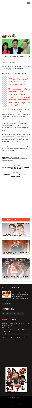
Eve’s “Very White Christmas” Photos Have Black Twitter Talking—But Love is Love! (16, 330)
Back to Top (15, 282)
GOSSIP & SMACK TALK (14, 157)
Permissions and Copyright (16, 403)
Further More (6, 303)
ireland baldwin (19, 158)
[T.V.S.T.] (9, 36)
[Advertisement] (16, 17)
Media (25, 158)
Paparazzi (4, 160)
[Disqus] (16, 198)
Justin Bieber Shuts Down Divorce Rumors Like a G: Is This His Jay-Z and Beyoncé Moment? (15, 324)
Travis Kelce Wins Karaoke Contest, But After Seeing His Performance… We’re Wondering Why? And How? (14, 336)
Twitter (10, 160)
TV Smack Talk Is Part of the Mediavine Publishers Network (16, 400)
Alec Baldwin (10, 158)
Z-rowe (4, 62)
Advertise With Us (16, 405)
